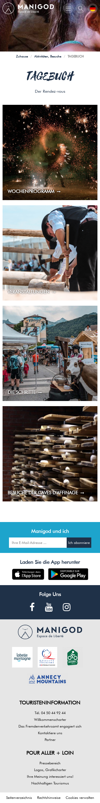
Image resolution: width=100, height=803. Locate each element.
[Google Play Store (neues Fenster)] (68, 574)
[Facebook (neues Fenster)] (32, 607)
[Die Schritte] (50, 353)
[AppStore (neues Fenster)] (28, 574)
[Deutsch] (93, 8)
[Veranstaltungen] (50, 253)
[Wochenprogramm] (50, 152)
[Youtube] (49, 607)
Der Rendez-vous (50, 91)
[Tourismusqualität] (47, 656)
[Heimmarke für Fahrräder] (72, 656)
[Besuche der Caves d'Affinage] (50, 453)
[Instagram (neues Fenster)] (67, 607)
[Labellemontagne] (22, 656)
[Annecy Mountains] (47, 678)
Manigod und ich (50, 531)
